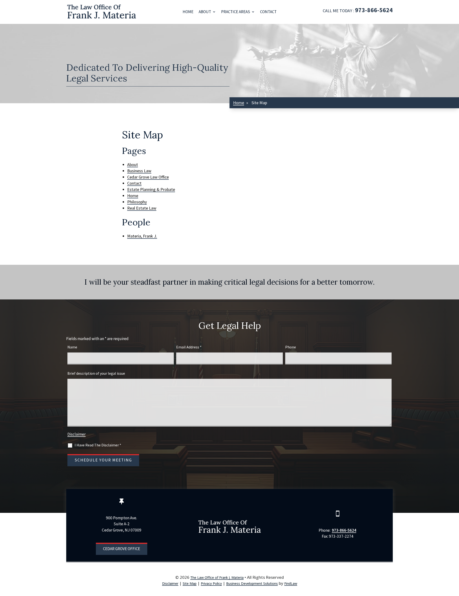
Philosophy (137, 202)
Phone (290, 347)
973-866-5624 (374, 10)
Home (188, 11)
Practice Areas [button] (235, 11)
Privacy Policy (211, 583)
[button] (453, 567)
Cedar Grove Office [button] (121, 548)
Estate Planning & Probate (151, 189)
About (205, 11)
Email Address (189, 347)
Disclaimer (76, 434)
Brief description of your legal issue (96, 373)
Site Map (190, 583)
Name (72, 347)
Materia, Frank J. (142, 236)
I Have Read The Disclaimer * (98, 445)
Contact (268, 11)
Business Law (139, 170)
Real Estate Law (141, 208)
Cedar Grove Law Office (148, 177)
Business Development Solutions (252, 583)
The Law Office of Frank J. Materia (217, 577)
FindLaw (290, 583)
